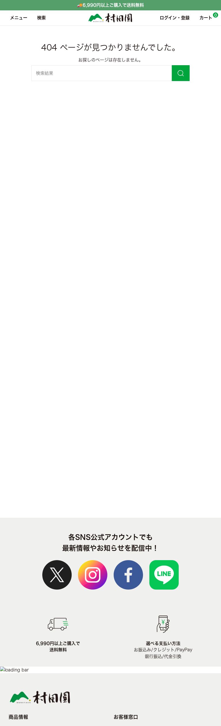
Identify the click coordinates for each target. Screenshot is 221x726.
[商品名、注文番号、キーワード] (181, 73)
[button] (40, 18)
